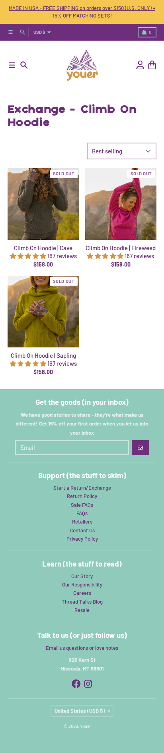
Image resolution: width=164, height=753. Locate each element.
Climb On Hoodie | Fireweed (121, 247)
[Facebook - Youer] (76, 683)
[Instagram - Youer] (88, 683)
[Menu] (12, 65)
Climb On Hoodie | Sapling (43, 355)
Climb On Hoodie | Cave (43, 247)
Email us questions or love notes (82, 648)
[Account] (140, 65)
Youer (85, 726)
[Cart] (152, 65)
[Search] (24, 65)
